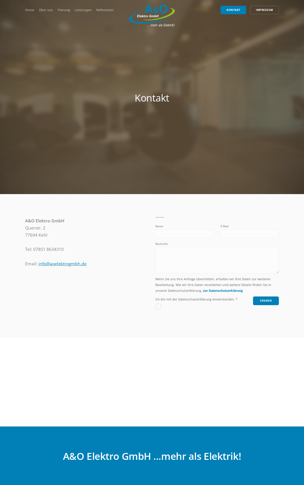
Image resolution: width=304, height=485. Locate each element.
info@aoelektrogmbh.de (63, 264)
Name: (159, 226)
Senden (266, 300)
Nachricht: (161, 244)
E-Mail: (225, 226)
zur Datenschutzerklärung (223, 290)
